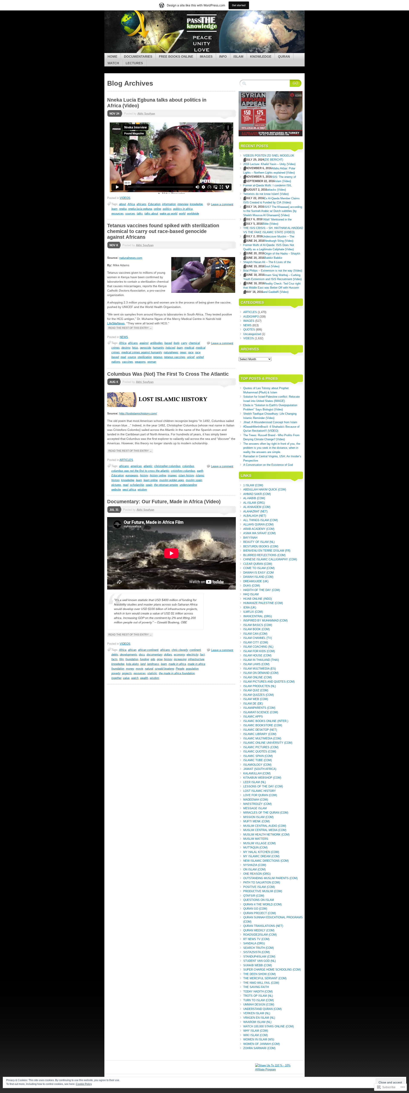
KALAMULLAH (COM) (257, 773)
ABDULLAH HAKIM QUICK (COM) (264, 489)
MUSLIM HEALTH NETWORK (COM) (266, 834)
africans (141, 204)
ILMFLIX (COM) (253, 611)
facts (114, 659)
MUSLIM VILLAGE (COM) (259, 843)
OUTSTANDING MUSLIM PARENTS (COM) (270, 878)
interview (182, 204)
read (123, 357)
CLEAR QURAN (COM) (257, 563)
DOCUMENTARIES (138, 56)
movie (139, 668)
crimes (115, 347)
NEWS (124, 337)
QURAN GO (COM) (255, 908)
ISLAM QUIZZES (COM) (258, 694)
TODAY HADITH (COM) (258, 991)
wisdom (142, 489)
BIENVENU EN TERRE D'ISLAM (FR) (266, 550)
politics (167, 208)
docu (142, 654)
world (182, 213)
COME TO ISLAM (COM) (259, 568)
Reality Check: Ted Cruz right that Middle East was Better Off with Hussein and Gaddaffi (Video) (272, 287)
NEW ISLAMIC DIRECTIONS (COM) (266, 860)
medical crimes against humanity (141, 352)
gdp (153, 659)
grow (159, 659)
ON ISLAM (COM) (254, 869)
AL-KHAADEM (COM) (256, 507)
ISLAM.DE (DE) (253, 703)
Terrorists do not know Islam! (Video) (266, 194)
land (142, 664)
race (190, 352)
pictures (116, 484)
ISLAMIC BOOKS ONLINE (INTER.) (265, 721)
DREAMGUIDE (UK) (255, 581)
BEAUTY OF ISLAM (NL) (259, 542)
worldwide (193, 213)
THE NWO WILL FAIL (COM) (261, 982)
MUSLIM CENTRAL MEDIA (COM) (264, 830)
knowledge (196, 204)
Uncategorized (252, 334)
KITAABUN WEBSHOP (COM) (262, 777)
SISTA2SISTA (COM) (256, 952)
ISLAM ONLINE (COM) (257, 677)
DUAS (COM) (251, 585)
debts (114, 654)
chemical (194, 343)
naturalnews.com (130, 257)
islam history (186, 475)
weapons (140, 361)
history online (158, 475)
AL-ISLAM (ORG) (254, 502)
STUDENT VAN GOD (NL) (259, 960)
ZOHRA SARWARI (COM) (259, 1048)
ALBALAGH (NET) (254, 515)
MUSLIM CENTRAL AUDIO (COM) (264, 825)
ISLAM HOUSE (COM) (257, 655)
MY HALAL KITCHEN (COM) (261, 852)
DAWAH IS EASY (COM (258, 572)
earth (200, 470)
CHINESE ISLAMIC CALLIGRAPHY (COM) (270, 559)
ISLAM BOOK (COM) (256, 629)
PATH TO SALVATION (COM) (261, 882)
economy (179, 654)
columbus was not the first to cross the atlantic (140, 470)
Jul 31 (113, 509)
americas (136, 466)
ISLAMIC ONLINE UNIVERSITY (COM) (267, 742)
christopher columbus (167, 466)
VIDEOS (125, 198)
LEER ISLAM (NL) (254, 782)
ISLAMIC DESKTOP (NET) (260, 729)
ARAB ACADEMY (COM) (258, 529)
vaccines (127, 361)
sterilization (145, 357)
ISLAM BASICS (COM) (257, 625)
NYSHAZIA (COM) (254, 865)
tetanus (158, 357)
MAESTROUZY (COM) (257, 803)
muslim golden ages (171, 480)
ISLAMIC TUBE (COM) (257, 760)
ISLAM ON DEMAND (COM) (260, 672)
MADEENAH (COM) (255, 799)
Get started (239, 5)
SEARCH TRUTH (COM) (258, 947)
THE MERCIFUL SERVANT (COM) (265, 978)
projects (127, 673)
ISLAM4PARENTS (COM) (259, 707)
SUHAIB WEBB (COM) (257, 965)
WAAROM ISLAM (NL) (257, 1022)
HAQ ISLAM (251, 594)
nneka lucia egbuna (140, 208)
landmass (153, 664)
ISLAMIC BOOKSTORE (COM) (262, 725)
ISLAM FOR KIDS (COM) (259, 651)
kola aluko (132, 664)
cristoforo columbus (183, 470)
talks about (151, 213)
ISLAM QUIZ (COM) (255, 690)
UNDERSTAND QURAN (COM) (262, 1009)
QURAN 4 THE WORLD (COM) (262, 904)
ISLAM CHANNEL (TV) (257, 638)
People (180, 668)
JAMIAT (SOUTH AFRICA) (259, 769)
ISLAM (238, 56)
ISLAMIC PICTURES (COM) (260, 747)
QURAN (284, 56)
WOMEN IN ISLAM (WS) (258, 1039)
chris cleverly (180, 649)
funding (144, 659)
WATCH (113, 63)
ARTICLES (126, 460)
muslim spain (194, 480)
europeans (131, 475)
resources (117, 213)
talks (140, 213)
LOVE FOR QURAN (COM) (260, 795)
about (122, 204)
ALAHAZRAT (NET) (255, 511)
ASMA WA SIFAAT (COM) (259, 533)
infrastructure (196, 659)
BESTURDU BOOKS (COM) (260, 546)
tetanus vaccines (174, 357)
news (183, 352)
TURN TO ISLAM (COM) (258, 1000)
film (121, 659)
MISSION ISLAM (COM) (258, 817)
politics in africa (183, 208)
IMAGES (206, 56)
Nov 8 (113, 245)
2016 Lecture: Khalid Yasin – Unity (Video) (269, 164)
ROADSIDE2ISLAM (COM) (260, 934)
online (157, 208)
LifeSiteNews (116, 323)
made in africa (177, 664)
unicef (190, 357)
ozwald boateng (164, 668)
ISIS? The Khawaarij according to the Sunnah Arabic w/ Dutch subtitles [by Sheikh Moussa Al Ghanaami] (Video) (272, 211)
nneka (123, 208)
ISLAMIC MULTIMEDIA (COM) (262, 738)
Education (154, 204)
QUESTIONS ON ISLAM (258, 900)
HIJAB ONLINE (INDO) (257, 598)
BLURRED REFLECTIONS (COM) (264, 555)
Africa (131, 204)
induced (170, 347)
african (132, 649)
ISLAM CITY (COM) (255, 642)
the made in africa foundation (177, 673)
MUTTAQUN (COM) (255, 847)
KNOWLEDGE (260, 56)
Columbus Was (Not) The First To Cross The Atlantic (168, 374)
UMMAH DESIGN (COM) (258, 1004)
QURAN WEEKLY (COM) (258, 930)
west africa (129, 489)
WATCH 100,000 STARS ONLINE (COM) (268, 1026)
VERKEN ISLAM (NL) (256, 1013)
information (169, 204)
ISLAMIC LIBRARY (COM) (259, 734)
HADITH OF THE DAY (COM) (261, 590)
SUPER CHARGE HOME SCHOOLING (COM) (272, 969)
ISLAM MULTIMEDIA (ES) (259, 668)
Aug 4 (113, 382)
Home (112, 56)
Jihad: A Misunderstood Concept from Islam (270, 422)
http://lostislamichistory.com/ (138, 413)
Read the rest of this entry (130, 327)
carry (184, 343)
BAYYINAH (250, 537)
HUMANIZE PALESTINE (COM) (263, 603)
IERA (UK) (249, 607)
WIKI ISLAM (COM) (255, 1035)
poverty (115, 673)
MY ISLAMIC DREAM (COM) (261, 856)
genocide (145, 347)
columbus (188, 466)
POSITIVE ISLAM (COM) (259, 887)
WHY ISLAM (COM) (255, 1030)
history (144, 475)
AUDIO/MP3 (251, 316)
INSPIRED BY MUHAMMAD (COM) (265, 620)
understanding (188, 484)
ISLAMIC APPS (253, 716)
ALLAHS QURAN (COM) (258, 524)
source (132, 357)
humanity (158, 347)
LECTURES (134, 63)
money (130, 668)
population (192, 668)
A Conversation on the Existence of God (268, 464)
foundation (131, 659)
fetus (135, 347)
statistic (152, 673)
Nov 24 (114, 113)
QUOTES (249, 329)
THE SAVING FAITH (256, 987)
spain (149, 484)
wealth (144, 678)
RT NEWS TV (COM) (256, 939)
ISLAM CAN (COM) (255, 633)
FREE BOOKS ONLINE (176, 56)
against (144, 343)
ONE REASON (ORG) (257, 873)
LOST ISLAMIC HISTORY (259, 790)
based (168, 343)
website (116, 489)
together (116, 678)
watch (134, 678)
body (176, 343)
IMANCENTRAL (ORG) (257, 616)
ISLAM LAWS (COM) (256, 664)
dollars (168, 654)
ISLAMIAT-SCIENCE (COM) (260, 712)
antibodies (156, 343)
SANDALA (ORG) (254, 943)
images (172, 475)
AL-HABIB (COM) (254, 498)
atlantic (148, 466)
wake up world (168, 213)
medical (189, 347)
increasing (180, 659)
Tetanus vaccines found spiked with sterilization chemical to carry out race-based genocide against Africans (163, 231)
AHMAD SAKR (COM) (257, 494)
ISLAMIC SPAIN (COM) (258, 756)
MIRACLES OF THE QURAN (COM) (265, 812)
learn (114, 208)
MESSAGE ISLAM (255, 808)
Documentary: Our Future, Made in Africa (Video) (164, 501)
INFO (223, 56)
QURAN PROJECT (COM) (259, 913)
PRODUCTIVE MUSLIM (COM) (262, 891)
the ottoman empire (166, 484)
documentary (154, 654)
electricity (192, 654)
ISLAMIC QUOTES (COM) (259, 751)
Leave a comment (222, 204)
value (126, 678)
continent (195, 649)
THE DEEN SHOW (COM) (259, 974)
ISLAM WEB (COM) (255, 699)
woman (151, 361)
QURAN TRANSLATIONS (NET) (263, 926)
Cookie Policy (84, 1084)
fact (202, 654)
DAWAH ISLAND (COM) (258, 576)
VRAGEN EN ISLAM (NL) (259, 1017)
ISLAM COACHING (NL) (258, 646)
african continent (148, 649)
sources (130, 213)
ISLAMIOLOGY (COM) (257, 764)
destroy (125, 347)
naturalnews (171, 352)
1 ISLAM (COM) (253, 485)
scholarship (137, 484)
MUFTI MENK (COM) (256, 821)
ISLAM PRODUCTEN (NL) (259, 686)
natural (149, 668)
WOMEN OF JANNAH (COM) (261, 1044)
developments (128, 654)
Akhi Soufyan (146, 113)
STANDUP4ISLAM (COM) (259, 956)
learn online (151, 480)
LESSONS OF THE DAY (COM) (263, 786)
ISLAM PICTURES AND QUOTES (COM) (269, 681)
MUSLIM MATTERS (255, 838)
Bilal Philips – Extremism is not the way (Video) (272, 270)
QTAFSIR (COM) (253, 895)
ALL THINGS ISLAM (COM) (260, 520)
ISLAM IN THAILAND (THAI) (261, 660)
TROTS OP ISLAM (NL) (258, 995)
